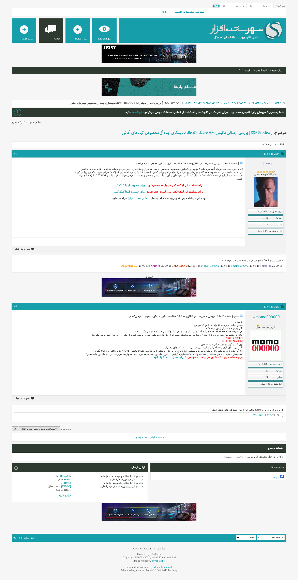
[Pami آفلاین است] (266, 206)
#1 (15, 153)
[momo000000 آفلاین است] (265, 359)
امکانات (280, 144)
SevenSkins (158, 560)
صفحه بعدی (141, 437)
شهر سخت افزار (26, 538)
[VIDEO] (66, 486)
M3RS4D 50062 (210, 265)
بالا (15, 428)
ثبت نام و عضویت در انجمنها (189, 12)
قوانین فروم (65, 495)
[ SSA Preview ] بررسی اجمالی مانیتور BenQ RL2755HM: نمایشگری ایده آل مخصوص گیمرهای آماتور (197, 132)
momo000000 (240, 265)
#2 (15, 306)
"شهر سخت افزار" (137, 198)
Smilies (67, 479)
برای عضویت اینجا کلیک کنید (129, 185)
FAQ (240, 70)
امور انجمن (261, 70)
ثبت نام (137, 112)
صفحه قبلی (156, 437)
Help (164, 12)
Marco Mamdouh (163, 566)
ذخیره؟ (279, 6)
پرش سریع (277, 70)
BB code (64, 476)
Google (276, 477)
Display (268, 144)
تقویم (248, 70)
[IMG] (67, 483)
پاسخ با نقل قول (22, 249)
